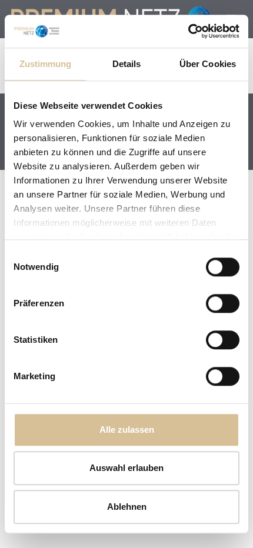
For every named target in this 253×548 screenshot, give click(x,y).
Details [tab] (126, 64)
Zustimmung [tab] (45, 64)
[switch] (222, 303)
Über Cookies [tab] (207, 64)
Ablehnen (127, 507)
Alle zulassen (126, 430)
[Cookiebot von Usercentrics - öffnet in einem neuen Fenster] (188, 31)
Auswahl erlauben (126, 468)
